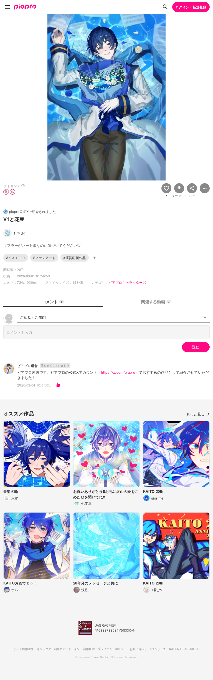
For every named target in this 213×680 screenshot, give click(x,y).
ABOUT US (192, 649)
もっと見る (195, 413)
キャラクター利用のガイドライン (58, 649)
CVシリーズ (158, 649)
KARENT (175, 649)
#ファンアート (44, 257)
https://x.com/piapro (118, 372)
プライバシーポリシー (112, 649)
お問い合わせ (138, 649)
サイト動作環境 (23, 649)
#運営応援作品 (74, 257)
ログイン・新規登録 (191, 6)
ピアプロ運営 (27, 365)
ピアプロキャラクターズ (127, 282)
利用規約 (89, 649)
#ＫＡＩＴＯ (15, 257)
